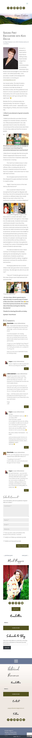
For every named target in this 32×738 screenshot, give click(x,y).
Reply (26, 356)
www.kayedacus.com (9, 80)
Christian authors (23, 42)
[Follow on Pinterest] (17, 8)
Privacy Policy (13, 732)
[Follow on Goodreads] (24, 8)
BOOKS (16, 609)
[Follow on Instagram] (14, 8)
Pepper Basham (8, 42)
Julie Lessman (11, 374)
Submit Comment (22, 546)
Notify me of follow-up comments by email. (15, 537)
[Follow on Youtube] (20, 8)
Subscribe (7, 647)
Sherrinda (10, 323)
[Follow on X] (11, 8)
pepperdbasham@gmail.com (16, 708)
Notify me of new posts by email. (13, 541)
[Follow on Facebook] (8, 8)
